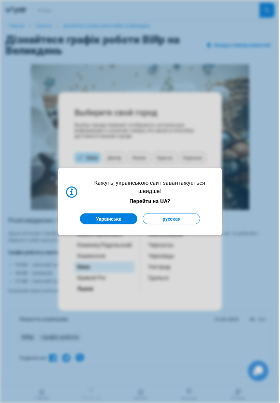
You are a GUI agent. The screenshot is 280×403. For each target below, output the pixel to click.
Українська (109, 219)
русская (172, 219)
